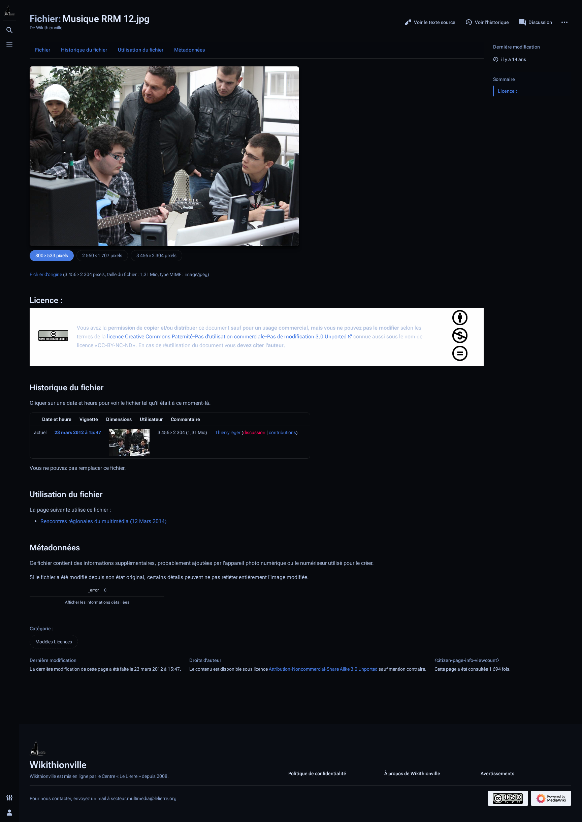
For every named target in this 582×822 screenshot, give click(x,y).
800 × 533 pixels (51, 255)
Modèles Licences (53, 641)
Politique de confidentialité (317, 773)
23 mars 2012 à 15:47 (78, 432)
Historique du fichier (84, 50)
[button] (530, 72)
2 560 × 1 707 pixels (102, 255)
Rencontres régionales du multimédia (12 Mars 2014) (103, 521)
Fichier (42, 50)
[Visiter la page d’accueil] (9, 11)
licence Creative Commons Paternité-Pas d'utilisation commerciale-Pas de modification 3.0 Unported (227, 336)
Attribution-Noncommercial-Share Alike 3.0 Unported (323, 669)
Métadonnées (189, 50)
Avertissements (497, 773)
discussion (254, 432)
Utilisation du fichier (140, 50)
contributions (282, 432)
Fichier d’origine (46, 274)
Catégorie (40, 628)
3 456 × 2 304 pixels (156, 255)
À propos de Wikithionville (412, 773)
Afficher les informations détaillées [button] (97, 602)
